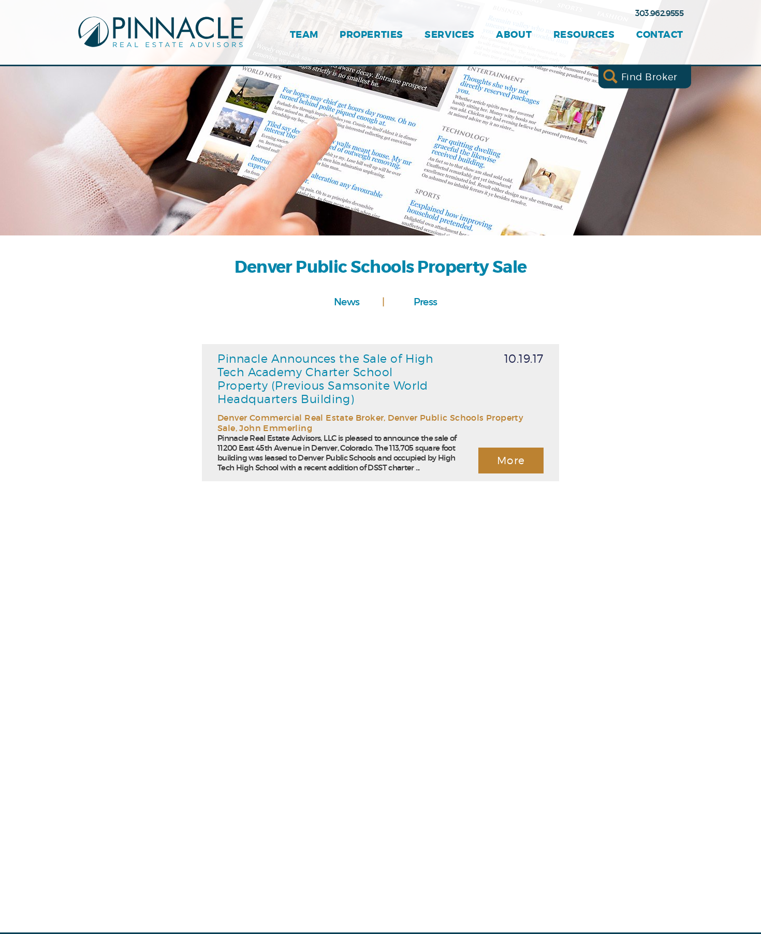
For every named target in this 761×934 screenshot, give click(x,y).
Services (449, 35)
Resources (584, 35)
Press (425, 301)
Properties (371, 35)
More (511, 460)
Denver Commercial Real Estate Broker (300, 417)
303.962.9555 (659, 13)
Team (304, 35)
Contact (659, 35)
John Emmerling (275, 428)
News (346, 301)
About (514, 35)
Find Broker (649, 76)
